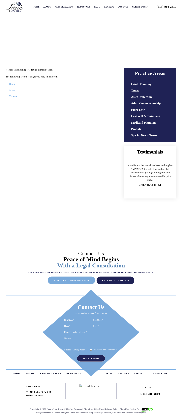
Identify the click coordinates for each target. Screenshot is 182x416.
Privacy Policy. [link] (112, 409)
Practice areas (64, 7)
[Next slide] (163, 192)
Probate (136, 129)
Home (36, 7)
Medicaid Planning (143, 122)
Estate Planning (141, 84)
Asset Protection (141, 97)
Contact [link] (13, 96)
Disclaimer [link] (89, 409)
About (47, 7)
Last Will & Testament (145, 116)
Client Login (140, 7)
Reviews (109, 7)
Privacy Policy (79, 350)
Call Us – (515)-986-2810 (115, 280)
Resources (83, 7)
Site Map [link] (99, 409)
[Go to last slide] (137, 192)
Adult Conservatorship (146, 103)
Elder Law (138, 110)
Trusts (135, 90)
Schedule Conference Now (71, 280)
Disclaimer (67, 350)
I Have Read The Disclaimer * (104, 350)
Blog (97, 7)
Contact (123, 7)
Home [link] (12, 83)
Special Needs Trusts (144, 135)
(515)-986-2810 (166, 6)
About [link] (12, 90)
